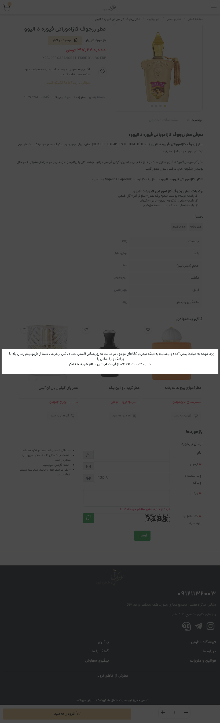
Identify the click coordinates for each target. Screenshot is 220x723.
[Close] (212, 355)
